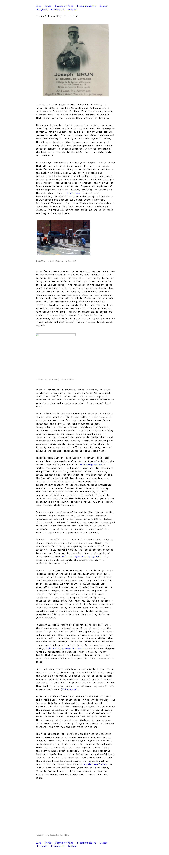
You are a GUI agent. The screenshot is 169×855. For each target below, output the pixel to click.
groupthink (73, 193)
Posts (48, 5)
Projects (42, 9)
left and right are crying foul (81, 556)
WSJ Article (69, 689)
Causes (103, 5)
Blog (38, 5)
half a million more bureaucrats (66, 648)
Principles (57, 9)
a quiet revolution (95, 764)
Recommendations (86, 5)
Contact (72, 9)
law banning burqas (90, 464)
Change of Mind (64, 5)
